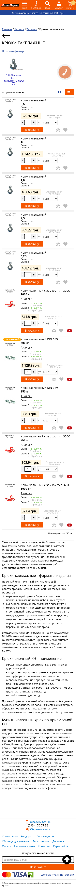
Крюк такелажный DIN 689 (39, 341)
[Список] (69, 92)
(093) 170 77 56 (38, 825)
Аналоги (26, 299)
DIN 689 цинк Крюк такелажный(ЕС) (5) (13, 79)
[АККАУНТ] (59, 5)
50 (67, 533)
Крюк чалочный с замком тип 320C (45, 292)
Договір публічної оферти (57, 874)
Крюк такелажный (33, 102)
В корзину (32, 130)
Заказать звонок (40, 821)
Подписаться (38, 867)
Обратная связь (40, 829)
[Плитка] (60, 92)
